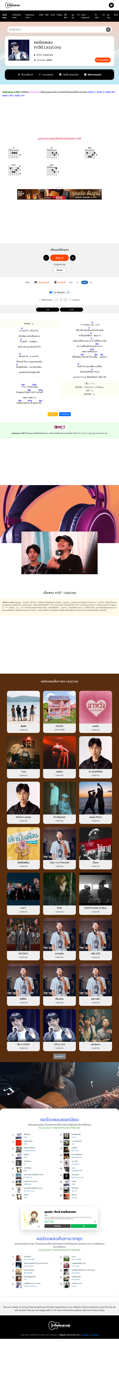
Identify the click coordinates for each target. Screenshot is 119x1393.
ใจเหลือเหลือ (76, 1134)
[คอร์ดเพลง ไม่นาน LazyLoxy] (95, 843)
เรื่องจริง (59, 998)
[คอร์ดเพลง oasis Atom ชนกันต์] (67, 1258)
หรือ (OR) (95, 953)
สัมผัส (23, 726)
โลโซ (25, 1137)
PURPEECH (28, 1177)
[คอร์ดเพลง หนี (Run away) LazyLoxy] (23, 798)
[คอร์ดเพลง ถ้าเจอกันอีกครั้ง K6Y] (19, 1278)
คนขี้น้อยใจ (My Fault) (32, 1283)
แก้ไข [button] (53, 414)
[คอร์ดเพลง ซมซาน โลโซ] (19, 1196)
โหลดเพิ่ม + (59, 1056)
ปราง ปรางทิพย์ (29, 1259)
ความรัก (75, 1161)
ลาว (103, 14)
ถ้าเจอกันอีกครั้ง (29, 1276)
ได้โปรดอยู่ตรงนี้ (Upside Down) (36, 1263)
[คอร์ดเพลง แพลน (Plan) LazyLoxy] (95, 798)
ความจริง (59, 953)
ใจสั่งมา (26, 1154)
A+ (91, 282)
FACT (23, 908)
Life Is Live (59, 1044)
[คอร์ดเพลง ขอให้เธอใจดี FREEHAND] (67, 1278)
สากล (52, 14)
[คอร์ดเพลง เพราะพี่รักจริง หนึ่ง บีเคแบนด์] (67, 1156)
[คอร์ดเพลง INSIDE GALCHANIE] (59, 707)
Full (47, 309)
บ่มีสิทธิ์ (74, 1148)
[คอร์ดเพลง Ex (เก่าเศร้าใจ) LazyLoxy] (95, 752)
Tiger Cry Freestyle (59, 862)
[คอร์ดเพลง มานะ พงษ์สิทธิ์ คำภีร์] (67, 1170)
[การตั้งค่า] (111, 5)
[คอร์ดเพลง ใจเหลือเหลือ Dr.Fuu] (67, 1136)
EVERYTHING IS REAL (95, 908)
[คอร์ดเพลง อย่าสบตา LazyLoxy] (95, 1025)
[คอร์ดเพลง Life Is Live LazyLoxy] (59, 1025)
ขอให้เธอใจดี (76, 1276)
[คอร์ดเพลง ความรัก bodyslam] (67, 1163)
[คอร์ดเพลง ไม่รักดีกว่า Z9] (19, 1163)
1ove (23, 771)
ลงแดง (59, 771)
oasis (74, 1256)
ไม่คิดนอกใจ (28, 1141)
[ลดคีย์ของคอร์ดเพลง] (46, 258)
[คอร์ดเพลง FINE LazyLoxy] (59, 889)
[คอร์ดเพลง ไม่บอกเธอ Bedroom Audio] (67, 1176)
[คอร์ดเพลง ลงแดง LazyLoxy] (59, 752)
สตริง (41, 14)
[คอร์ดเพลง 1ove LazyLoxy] (23, 752)
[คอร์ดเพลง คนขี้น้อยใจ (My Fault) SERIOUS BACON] (19, 1285)
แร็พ (47, 14)
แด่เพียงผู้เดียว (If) (79, 1263)
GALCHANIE (59, 729)
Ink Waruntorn (29, 1191)
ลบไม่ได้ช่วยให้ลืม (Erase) (33, 1188)
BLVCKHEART (29, 1266)
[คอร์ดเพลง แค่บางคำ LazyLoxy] (95, 979)
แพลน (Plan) (95, 817)
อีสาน (116, 14)
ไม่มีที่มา (23, 998)
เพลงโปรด (104, 59)
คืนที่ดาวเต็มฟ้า (29, 1148)
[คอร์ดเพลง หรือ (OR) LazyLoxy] (95, 934)
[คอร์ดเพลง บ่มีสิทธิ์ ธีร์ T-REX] (67, 1149)
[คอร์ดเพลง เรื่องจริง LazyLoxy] (59, 979)
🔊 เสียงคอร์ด (59, 292)
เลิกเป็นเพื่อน (23, 862)
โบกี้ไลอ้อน (27, 1184)
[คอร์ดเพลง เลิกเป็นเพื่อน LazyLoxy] (23, 843)
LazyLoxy (48, 54)
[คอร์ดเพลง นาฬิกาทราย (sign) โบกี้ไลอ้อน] (19, 1183)
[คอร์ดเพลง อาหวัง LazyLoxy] (95, 707)
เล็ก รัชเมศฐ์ (28, 1273)
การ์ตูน (59, 14)
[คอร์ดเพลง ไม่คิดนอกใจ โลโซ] (19, 1143)
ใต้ (78, 14)
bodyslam (75, 1164)
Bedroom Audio (78, 1177)
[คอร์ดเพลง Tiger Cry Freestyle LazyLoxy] (59, 843)
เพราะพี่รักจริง (77, 1154)
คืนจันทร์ (27, 1134)
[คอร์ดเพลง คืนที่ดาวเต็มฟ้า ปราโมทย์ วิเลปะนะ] (19, 1149)
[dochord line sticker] (59, 1218)
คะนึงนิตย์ (27, 1256)
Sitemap (95, 1334)
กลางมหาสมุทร (29, 1270)
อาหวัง (96, 726)
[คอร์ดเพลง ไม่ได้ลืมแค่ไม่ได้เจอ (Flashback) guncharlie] (67, 1272)
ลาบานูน (74, 1197)
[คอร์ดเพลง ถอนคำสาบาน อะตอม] (67, 1285)
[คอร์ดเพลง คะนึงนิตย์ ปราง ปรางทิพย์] (19, 1258)
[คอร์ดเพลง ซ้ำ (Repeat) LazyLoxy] (59, 798)
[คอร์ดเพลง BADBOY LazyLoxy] (23, 934)
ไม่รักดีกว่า (27, 1161)
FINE (59, 908)
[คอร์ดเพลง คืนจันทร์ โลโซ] (19, 1136)
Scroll (71, 309)
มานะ (73, 1168)
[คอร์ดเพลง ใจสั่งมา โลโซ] (19, 1156)
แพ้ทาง (74, 1195)
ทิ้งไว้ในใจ (75, 1188)
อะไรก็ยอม (27, 1168)
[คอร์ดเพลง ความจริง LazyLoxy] (59, 934)
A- (78, 282)
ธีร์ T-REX (75, 1150)
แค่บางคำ (95, 998)
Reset (60, 270)
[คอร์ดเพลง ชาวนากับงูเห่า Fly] (67, 1143)
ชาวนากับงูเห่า (77, 1141)
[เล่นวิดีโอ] (59, 553)
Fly (73, 1144)
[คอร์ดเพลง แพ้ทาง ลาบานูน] (67, 1196)
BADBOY (23, 953)
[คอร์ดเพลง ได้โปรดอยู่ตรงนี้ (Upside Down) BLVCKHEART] (19, 1265)
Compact (75, 300)
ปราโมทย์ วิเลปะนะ (30, 1150)
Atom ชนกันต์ (76, 1259)
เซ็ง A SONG (23, 1044)
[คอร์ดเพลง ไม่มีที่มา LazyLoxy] (23, 979)
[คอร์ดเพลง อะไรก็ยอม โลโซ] (19, 1170)
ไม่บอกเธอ (75, 1174)
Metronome (46, 300)
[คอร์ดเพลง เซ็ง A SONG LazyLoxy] (23, 1025)
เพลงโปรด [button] (65, 414)
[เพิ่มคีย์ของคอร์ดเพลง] (73, 258)
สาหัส (74, 1181)
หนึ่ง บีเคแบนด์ (76, 1157)
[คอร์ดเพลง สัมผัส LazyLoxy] (23, 707)
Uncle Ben (76, 1266)
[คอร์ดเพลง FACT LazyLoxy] (23, 889)
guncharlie (76, 1273)
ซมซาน (26, 1195)
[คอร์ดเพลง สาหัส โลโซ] (67, 1183)
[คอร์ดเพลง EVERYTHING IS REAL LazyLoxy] (95, 889)
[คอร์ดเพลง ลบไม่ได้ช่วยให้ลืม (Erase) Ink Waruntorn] (19, 1190)
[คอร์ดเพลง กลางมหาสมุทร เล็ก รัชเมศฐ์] (19, 1272)
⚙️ (68, 292)
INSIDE (59, 726)
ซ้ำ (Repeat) (59, 817)
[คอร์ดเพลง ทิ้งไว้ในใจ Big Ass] (67, 1190)
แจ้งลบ (85, 1334)
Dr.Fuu (74, 1137)
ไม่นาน (95, 862)
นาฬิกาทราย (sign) (31, 1181)
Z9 (25, 1164)
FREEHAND (76, 1279)
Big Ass (74, 1191)
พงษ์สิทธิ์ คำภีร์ (77, 1171)
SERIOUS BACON (30, 1286)
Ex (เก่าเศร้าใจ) (95, 771)
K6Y (25, 1279)
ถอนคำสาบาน (77, 1283)
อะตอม (74, 1286)
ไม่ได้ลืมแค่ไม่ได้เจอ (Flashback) (83, 1270)
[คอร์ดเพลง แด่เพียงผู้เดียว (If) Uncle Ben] (67, 1265)
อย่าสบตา (95, 1044)
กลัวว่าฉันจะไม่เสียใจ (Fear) (33, 1174)
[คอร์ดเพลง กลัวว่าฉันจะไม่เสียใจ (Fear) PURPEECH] (19, 1176)
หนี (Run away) (23, 817)
